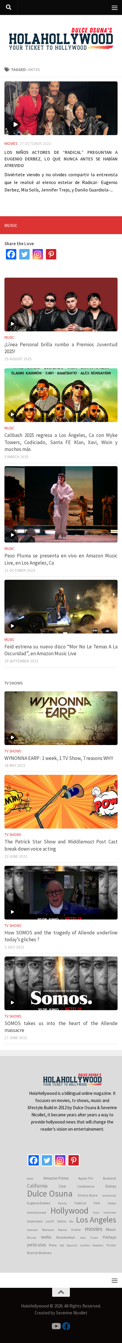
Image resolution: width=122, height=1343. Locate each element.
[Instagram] (38, 254)
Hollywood (69, 1210)
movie (76, 1229)
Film (97, 1203)
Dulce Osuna (50, 1193)
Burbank (109, 1178)
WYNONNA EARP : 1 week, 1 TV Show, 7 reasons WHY (58, 758)
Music (9, 337)
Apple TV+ (86, 1178)
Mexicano (48, 1230)
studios (85, 1245)
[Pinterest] (51, 254)
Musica (31, 1238)
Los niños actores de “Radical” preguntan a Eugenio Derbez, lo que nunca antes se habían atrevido (61, 158)
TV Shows (12, 751)
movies (93, 1228)
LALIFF (50, 1221)
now (83, 1238)
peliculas (36, 1245)
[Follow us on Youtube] (56, 1326)
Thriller (111, 1245)
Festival (80, 1203)
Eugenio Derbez (38, 1203)
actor (30, 1178)
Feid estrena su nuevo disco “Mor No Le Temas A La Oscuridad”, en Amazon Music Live (61, 650)
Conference (85, 1186)
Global (112, 1203)
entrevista (109, 1195)
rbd (61, 1245)
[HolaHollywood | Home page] (61, 38)
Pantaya (109, 1237)
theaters (98, 1245)
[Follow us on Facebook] (66, 1326)
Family (62, 1203)
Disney (110, 1186)
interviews (35, 1221)
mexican (32, 1230)
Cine (62, 1186)
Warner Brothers (39, 1253)
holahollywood (36, 1212)
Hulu (96, 1212)
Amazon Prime (56, 1178)
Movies (11, 143)
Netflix (46, 1237)
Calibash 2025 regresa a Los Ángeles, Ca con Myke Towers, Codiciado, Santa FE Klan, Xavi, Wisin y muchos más (61, 442)
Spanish (71, 1245)
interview (109, 1212)
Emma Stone (87, 1195)
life (71, 1221)
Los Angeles (96, 1219)
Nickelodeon (65, 1237)
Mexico (62, 1230)
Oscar (94, 1238)
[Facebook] (11, 254)
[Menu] (114, 7)
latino (61, 1221)
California (37, 1186)
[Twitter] (24, 254)
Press (53, 1245)
